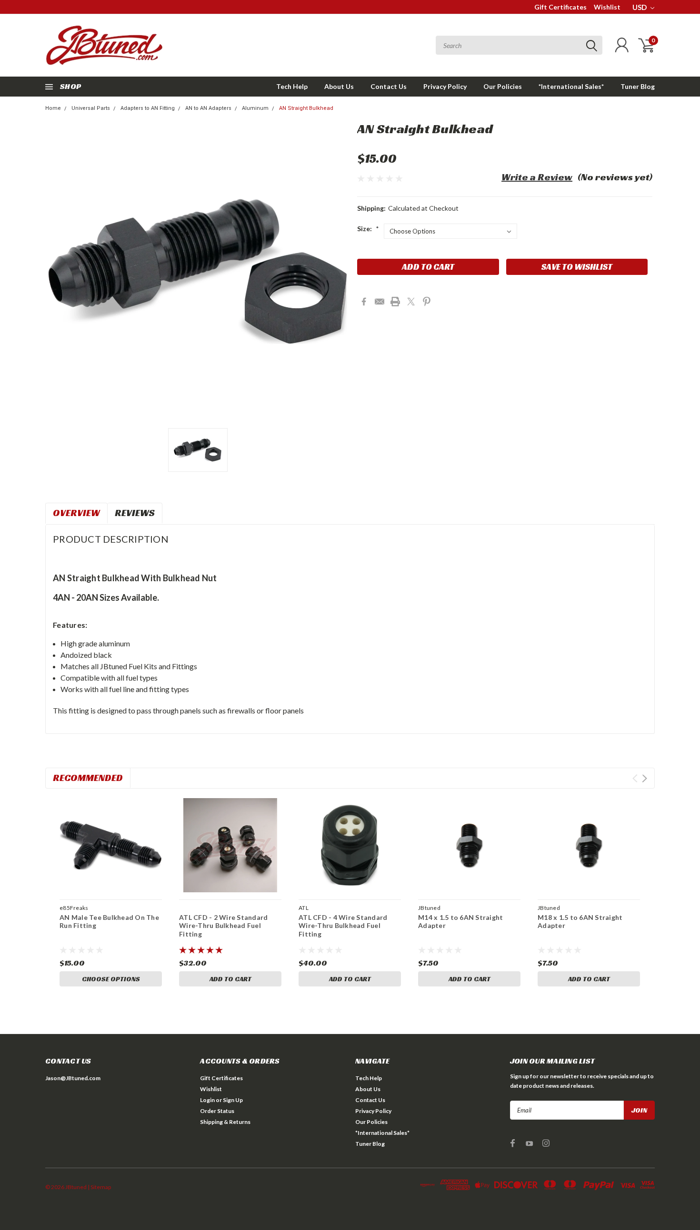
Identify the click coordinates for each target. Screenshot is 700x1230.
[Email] (379, 301)
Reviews (135, 513)
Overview (76, 513)
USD (640, 7)
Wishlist (607, 7)
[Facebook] (364, 301)
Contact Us (388, 86)
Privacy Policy (445, 86)
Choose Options (111, 979)
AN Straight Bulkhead (306, 108)
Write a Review (536, 177)
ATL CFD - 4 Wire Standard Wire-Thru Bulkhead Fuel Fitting (343, 925)
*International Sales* (571, 86)
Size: (368, 229)
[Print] (395, 301)
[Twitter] (411, 301)
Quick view (111, 845)
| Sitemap (99, 1187)
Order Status (217, 1110)
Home (53, 108)
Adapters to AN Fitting (147, 108)
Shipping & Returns (225, 1121)
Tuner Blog (637, 86)
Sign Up (233, 1099)
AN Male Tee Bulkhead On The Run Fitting (109, 921)
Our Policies (502, 86)
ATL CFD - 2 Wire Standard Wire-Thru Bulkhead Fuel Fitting (223, 925)
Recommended (88, 777)
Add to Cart (230, 979)
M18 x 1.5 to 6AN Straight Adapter (580, 921)
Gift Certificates (560, 7)
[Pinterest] (426, 301)
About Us (339, 86)
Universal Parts (90, 108)
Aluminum (255, 108)
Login (207, 1099)
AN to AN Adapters (208, 108)
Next (644, 778)
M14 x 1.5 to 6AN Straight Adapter (460, 921)
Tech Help (292, 86)
